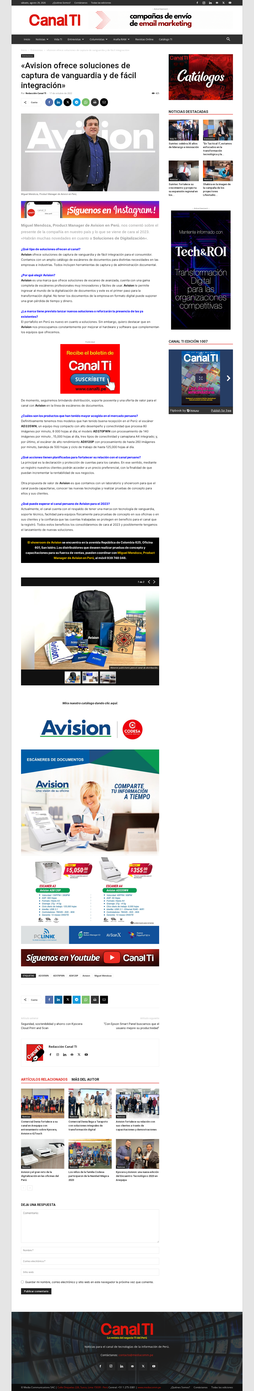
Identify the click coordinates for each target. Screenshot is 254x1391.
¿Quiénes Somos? (62, 2)
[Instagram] (204, 2)
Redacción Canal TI (36, 93)
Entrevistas (74, 39)
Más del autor (85, 1079)
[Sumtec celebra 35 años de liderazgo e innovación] (184, 130)
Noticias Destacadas (188, 112)
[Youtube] (230, 2)
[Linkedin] (210, 2)
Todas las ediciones (101, 2)
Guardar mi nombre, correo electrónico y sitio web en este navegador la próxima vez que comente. (89, 1282)
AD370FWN (59, 975)
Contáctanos (80, 2)
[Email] (104, 102)
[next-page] (29, 1187)
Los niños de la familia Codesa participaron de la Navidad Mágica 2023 (88, 1176)
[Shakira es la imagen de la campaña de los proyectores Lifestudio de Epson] (218, 171)
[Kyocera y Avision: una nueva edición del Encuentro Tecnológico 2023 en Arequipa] (137, 1154)
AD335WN (43, 975)
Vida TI (58, 39)
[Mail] (217, 2)
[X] (223, 2)
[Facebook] (197, 2)
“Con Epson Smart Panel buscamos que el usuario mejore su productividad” (131, 1026)
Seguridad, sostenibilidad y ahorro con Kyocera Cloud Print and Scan (51, 1026)
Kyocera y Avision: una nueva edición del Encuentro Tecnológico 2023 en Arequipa (137, 1176)
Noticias (40, 39)
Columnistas (97, 39)
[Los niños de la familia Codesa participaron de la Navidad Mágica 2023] (90, 1154)
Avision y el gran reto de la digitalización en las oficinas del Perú (40, 1176)
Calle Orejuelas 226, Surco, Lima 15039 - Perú (83, 1387)
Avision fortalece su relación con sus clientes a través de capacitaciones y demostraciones (136, 1125)
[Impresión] (95, 102)
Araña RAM (119, 39)
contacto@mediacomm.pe (136, 1355)
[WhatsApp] (86, 102)
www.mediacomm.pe (149, 1387)
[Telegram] (77, 102)
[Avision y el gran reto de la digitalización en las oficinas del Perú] (42, 1154)
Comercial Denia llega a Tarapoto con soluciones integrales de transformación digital (88, 1125)
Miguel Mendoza (103, 975)
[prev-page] (23, 1187)
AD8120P (73, 975)
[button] (228, 39)
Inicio (27, 39)
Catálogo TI (165, 39)
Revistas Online (144, 39)
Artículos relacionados (44, 1079)
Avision (86, 975)
